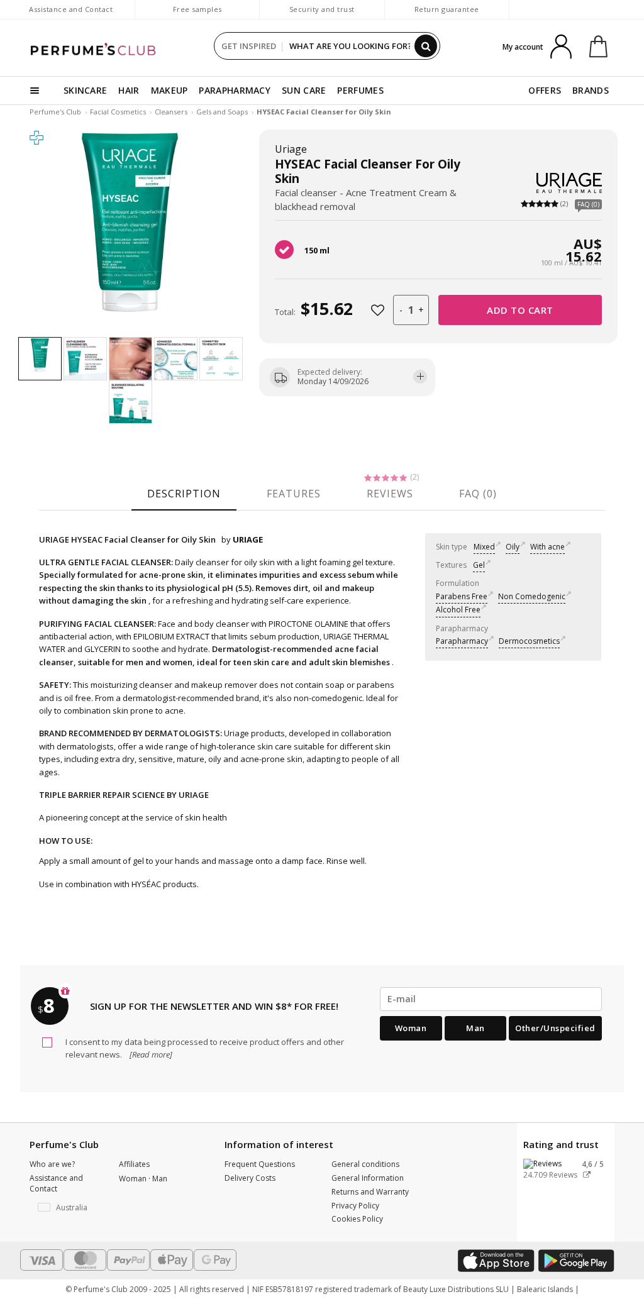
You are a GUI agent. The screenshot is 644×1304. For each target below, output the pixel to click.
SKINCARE (85, 90)
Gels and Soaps (222, 111)
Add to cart (520, 310)
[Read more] (150, 1054)
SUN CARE (304, 90)
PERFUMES (360, 90)
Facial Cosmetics (118, 111)
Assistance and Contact (71, 9)
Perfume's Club (55, 111)
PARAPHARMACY (234, 90)
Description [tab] (184, 493)
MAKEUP (169, 90)
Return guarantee (446, 9)
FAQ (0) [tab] (478, 493)
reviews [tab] (390, 493)
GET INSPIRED (248, 46)
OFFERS (544, 90)
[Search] (425, 46)
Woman (411, 1028)
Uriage (291, 149)
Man (475, 1028)
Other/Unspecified (555, 1028)
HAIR (128, 90)
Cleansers (171, 111)
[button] (65, 1207)
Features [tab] (294, 493)
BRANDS (590, 90)
